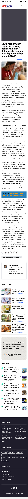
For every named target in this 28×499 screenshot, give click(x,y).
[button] (21, 6)
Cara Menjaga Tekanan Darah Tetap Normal (19, 290)
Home (4, 40)
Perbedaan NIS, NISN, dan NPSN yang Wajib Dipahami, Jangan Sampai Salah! (12, 407)
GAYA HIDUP (11, 452)
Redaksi (5, 491)
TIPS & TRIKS (5, 460)
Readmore (7, 348)
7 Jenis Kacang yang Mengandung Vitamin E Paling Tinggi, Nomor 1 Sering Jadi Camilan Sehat (19, 327)
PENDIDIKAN (19, 455)
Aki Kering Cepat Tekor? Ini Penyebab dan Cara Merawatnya (20, 430)
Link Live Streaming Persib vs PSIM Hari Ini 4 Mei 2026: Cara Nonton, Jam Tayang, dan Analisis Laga (12, 400)
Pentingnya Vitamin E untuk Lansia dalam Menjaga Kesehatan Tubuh (18, 317)
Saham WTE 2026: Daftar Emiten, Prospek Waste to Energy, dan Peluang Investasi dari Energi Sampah (12, 370)
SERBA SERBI (15, 457)
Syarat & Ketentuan (12, 491)
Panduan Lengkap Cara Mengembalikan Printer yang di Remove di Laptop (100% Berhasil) (12, 392)
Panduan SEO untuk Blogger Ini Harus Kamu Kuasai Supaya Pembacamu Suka (12, 385)
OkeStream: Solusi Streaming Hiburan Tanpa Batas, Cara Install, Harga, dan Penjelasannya (12, 378)
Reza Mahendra (6, 59)
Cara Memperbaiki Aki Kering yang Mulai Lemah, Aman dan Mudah (6, 439)
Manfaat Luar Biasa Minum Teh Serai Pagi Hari (18, 308)
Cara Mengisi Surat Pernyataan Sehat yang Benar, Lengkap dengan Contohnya (7, 430)
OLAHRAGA (11, 455)
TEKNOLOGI (22, 457)
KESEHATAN (20, 293)
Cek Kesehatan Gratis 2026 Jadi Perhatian (18, 299)
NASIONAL (4, 455)
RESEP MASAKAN (6, 457)
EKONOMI (4, 452)
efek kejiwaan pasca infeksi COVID (12, 257)
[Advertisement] (14, 24)
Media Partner (21, 491)
